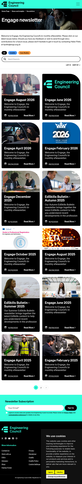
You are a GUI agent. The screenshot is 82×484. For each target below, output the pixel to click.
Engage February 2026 (61, 148)
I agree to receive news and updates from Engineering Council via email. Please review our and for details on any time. (42, 414)
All (4, 53)
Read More (28, 115)
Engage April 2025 (17, 360)
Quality (31, 457)
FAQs (4, 457)
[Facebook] (13, 438)
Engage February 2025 (61, 360)
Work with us (6, 454)
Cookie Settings (34, 464)
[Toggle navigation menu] (78, 4)
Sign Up (71, 407)
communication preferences (17, 415)
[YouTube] (9, 438)
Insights (12, 53)
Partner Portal (7, 467)
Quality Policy (34, 460)
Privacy (31, 450)
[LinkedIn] (6, 438)
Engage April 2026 (17, 148)
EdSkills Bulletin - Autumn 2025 (57, 198)
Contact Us (6, 450)
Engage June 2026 (58, 99)
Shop (3, 464)
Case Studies (24, 53)
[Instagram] (16, 438)
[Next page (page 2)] (46, 387)
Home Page (6, 11)
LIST (67, 65)
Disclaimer (33, 454)
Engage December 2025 (17, 198)
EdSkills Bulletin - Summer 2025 (16, 304)
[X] (2, 438)
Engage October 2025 (20, 254)
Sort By (75, 65)
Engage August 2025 (60, 254)
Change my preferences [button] (56, 476)
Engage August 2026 (19, 99)
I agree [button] (50, 472)
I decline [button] (60, 472)
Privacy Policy (68, 413)
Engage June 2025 (58, 302)
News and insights (18, 11)
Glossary (5, 460)
